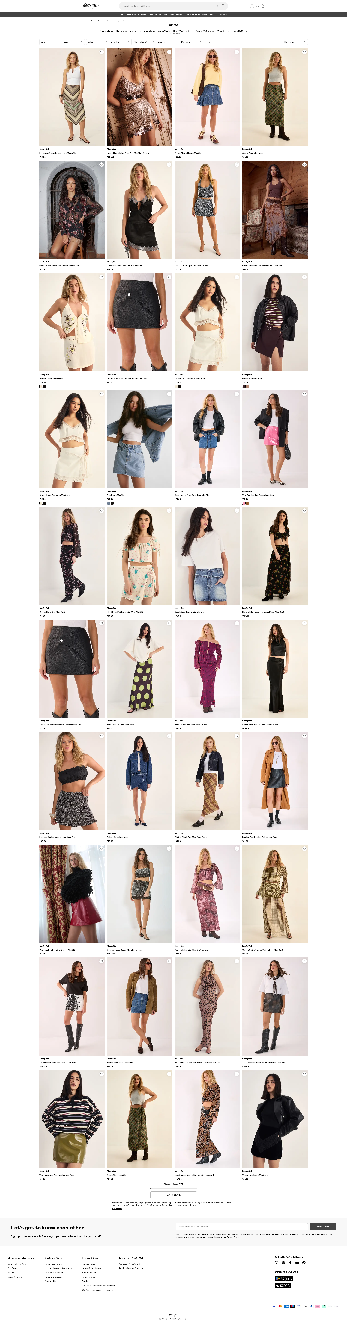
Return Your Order (53, 1264)
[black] (44, 386)
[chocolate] (243, 386)
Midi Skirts (135, 31)
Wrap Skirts (223, 31)
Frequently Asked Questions (58, 1268)
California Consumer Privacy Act (97, 1290)
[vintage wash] (108, 503)
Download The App (17, 1264)
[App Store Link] (284, 1282)
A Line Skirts (106, 31)
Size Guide (13, 1268)
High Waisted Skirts (183, 31)
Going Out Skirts (205, 31)
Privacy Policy (88, 1264)
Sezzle (11, 1272)
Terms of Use (88, 1277)
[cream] (41, 386)
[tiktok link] (304, 1262)
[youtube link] (297, 1262)
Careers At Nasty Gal (129, 1264)
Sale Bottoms (240, 31)
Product (86, 1281)
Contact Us (50, 1281)
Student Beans (15, 1277)
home (92, 21)
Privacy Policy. (233, 1237)
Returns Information (54, 1277)
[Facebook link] (290, 1262)
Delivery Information (54, 1272)
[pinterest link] (283, 1262)
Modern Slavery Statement (131, 1268)
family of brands (281, 1234)
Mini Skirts (121, 31)
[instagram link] (276, 1262)
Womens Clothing (113, 21)
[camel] (247, 503)
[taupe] (247, 386)
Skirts (125, 21)
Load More (173, 1195)
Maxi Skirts (149, 31)
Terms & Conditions (91, 1268)
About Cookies (89, 1272)
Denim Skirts (164, 31)
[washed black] (112, 503)
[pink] (243, 503)
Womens (101, 21)
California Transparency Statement (98, 1286)
